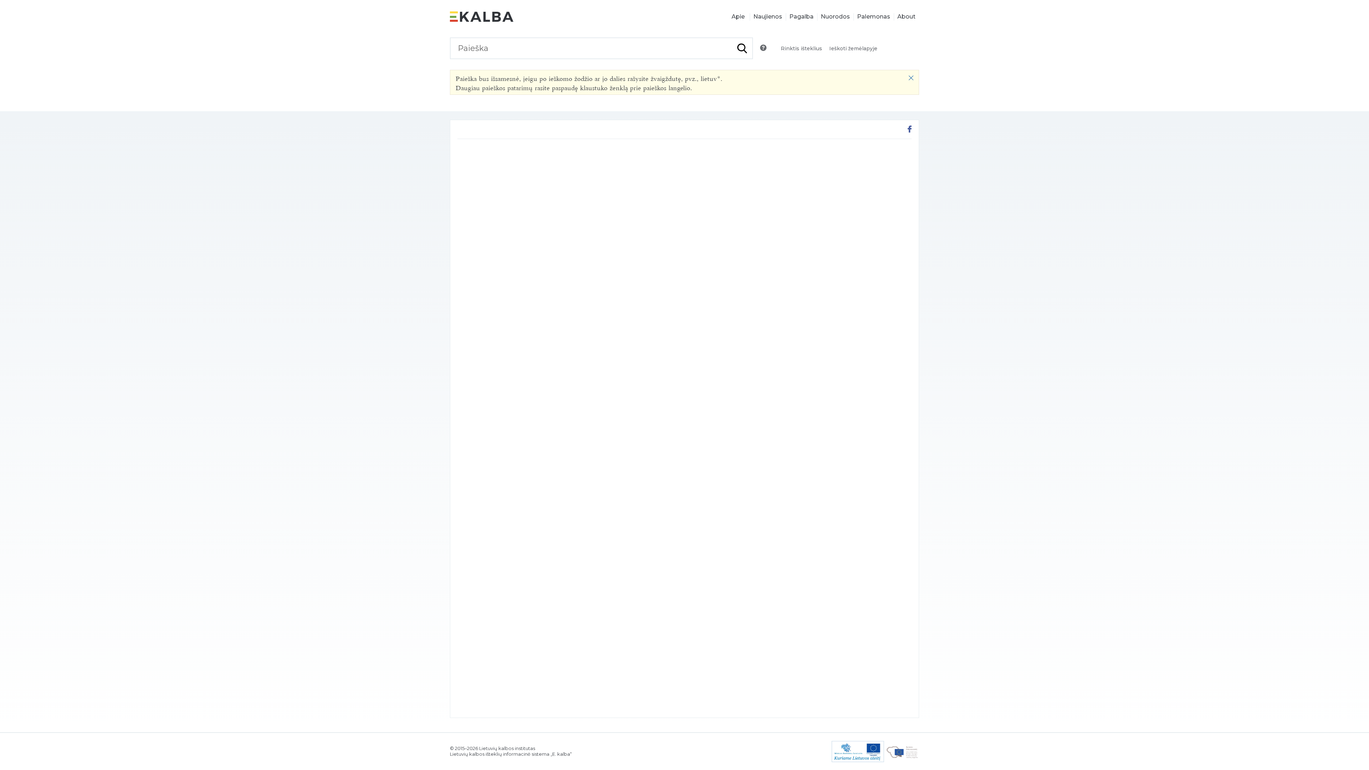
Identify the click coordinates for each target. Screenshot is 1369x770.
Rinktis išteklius (801, 48)
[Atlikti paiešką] (742, 48)
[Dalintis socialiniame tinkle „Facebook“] (910, 129)
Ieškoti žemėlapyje (853, 48)
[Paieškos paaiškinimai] (763, 48)
